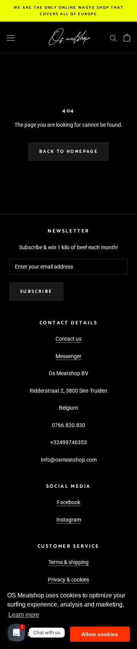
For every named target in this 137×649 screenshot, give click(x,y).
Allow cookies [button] (99, 634)
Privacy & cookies (68, 580)
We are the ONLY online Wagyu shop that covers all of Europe (69, 11)
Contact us (68, 339)
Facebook (68, 502)
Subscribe (36, 291)
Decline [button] (37, 634)
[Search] (113, 38)
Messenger (68, 356)
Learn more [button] (23, 614)
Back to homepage (68, 151)
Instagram (68, 520)
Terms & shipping (68, 562)
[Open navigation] (10, 37)
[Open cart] (127, 37)
